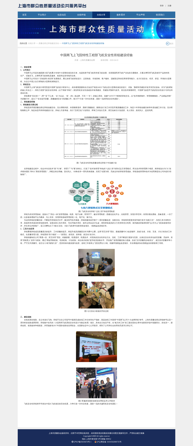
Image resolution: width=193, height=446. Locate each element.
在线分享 (101, 15)
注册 (169, 6)
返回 (171, 44)
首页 (24, 15)
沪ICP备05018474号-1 (83, 442)
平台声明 (140, 15)
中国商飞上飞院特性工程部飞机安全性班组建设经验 (83, 43)
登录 (162, 6)
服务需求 (121, 15)
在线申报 (81, 15)
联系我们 (160, 15)
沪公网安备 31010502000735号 (108, 442)
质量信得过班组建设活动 (49, 43)
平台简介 (42, 15)
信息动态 (62, 15)
